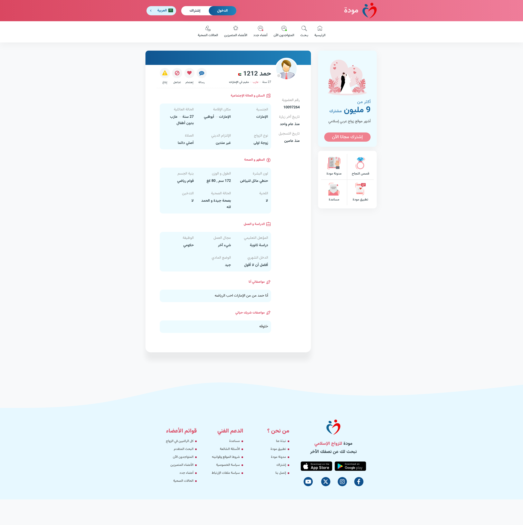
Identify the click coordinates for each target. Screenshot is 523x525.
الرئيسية (319, 35)
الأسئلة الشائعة (230, 449)
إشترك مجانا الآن (347, 137)
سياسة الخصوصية (228, 465)
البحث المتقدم (183, 449)
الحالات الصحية (208, 35)
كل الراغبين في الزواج (179, 441)
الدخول (222, 11)
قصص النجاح (360, 173)
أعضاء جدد (260, 35)
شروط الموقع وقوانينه (226, 457)
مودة (351, 10)
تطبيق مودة (360, 199)
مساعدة (334, 199)
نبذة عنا (281, 441)
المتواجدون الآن (284, 35)
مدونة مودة (334, 173)
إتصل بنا (280, 473)
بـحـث (304, 35)
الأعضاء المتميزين (235, 35)
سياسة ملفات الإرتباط (226, 473)
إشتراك (195, 11)
